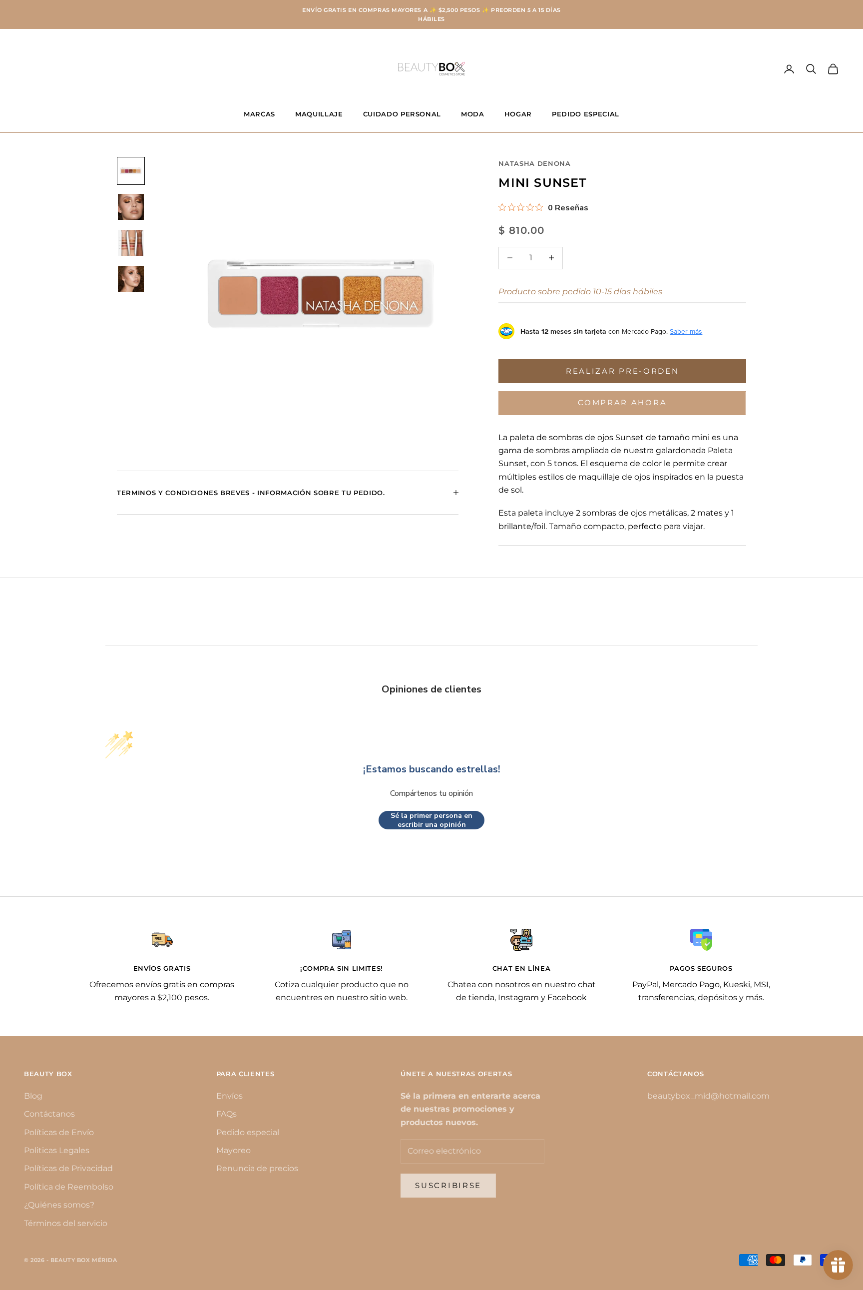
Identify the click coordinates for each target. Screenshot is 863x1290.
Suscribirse (448, 1185)
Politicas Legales (56, 1150)
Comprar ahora (622, 402)
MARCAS (259, 114)
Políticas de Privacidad (68, 1168)
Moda (472, 114)
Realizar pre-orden (622, 371)
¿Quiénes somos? (59, 1205)
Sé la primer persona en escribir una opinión (431, 820)
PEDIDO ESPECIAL (585, 114)
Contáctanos (49, 1114)
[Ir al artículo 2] (131, 207)
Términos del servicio (65, 1223)
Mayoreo (233, 1150)
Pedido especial (247, 1132)
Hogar (518, 114)
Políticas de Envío (59, 1132)
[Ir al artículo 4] (131, 279)
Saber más (686, 331)
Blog (33, 1096)
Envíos (229, 1096)
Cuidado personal (402, 114)
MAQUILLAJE (319, 114)
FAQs (226, 1114)
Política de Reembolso (68, 1187)
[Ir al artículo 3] (131, 243)
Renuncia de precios (257, 1168)
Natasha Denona (534, 163)
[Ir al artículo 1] (131, 171)
